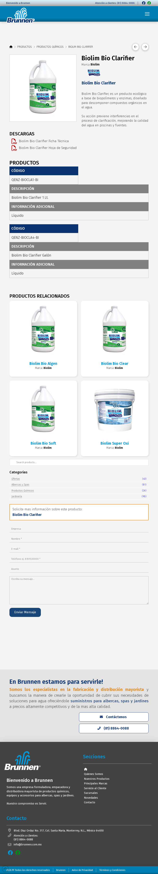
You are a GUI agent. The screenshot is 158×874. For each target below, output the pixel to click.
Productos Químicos (23, 490)
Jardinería (17, 496)
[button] (147, 14)
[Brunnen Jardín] (149, 3)
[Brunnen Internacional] (143, 3)
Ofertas (16, 478)
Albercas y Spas (20, 484)
